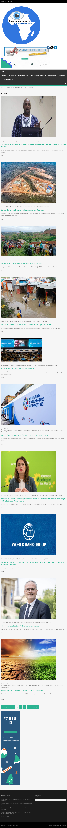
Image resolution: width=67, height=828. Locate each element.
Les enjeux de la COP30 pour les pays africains (17, 369)
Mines (34, 207)
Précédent (6, 707)
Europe (40, 430)
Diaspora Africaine (7, 79)
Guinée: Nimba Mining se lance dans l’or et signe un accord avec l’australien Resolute (16, 813)
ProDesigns (63, 825)
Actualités (11, 75)
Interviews (62, 75)
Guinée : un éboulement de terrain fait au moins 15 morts (21, 263)
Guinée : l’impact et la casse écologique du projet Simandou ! (23, 210)
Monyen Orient (5, 432)
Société (40, 260)
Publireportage (52, 75)
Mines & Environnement (37, 75)
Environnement (31, 141)
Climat (24, 141)
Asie (23, 430)
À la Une (14, 141)
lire (2, 155)
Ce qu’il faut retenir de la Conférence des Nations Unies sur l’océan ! (25, 435)
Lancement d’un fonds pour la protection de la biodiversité (22, 690)
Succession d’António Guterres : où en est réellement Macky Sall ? (15, 808)
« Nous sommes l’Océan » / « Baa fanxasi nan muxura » (20, 626)
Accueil (4, 75)
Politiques (38, 141)
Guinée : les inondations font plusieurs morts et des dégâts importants (26, 325)
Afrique (22, 365)
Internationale (22, 75)
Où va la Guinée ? (5, 816)
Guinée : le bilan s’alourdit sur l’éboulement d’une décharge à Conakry (16, 804)
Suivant (35, 707)
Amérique (19, 430)
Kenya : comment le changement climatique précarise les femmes (16, 799)
